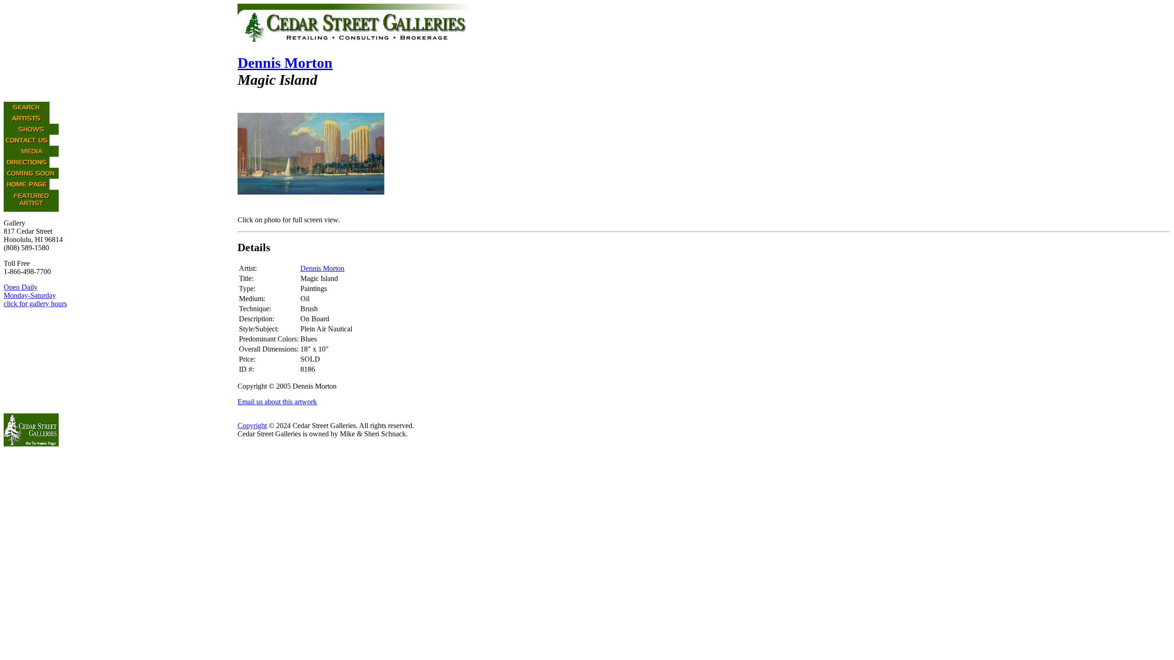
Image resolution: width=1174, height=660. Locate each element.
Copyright (252, 425)
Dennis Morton (285, 63)
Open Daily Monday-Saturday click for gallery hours (35, 295)
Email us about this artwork (277, 402)
